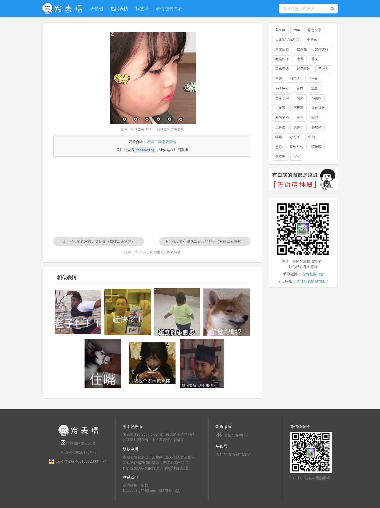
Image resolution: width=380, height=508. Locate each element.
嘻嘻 (278, 137)
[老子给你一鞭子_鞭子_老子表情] (78, 312)
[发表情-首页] (62, 8)
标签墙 (142, 8)
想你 (278, 147)
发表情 (128, 434)
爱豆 (314, 88)
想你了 (298, 127)
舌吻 (299, 88)
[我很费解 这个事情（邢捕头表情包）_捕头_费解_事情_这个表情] (202, 363)
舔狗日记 (282, 69)
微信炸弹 (282, 59)
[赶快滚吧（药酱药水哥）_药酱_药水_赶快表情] (127, 312)
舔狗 (314, 59)
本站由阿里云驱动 (80, 443)
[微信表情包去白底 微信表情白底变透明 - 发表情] (303, 193)
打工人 (295, 79)
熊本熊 (280, 156)
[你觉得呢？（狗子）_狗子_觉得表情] (226, 312)
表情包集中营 (313, 274)
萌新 (300, 98)
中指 (311, 137)
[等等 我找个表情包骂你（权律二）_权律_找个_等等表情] (152, 363)
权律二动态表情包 (161, 142)
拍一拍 (313, 79)
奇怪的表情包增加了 (313, 281)
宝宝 (296, 156)
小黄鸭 (280, 108)
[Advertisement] (152, 196)
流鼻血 (280, 127)
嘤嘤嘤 (316, 147)
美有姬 (280, 30)
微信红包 (318, 108)
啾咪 (314, 117)
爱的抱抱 (282, 117)
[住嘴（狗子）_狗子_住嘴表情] (103, 363)
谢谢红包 (296, 147)
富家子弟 (282, 98)
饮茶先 (302, 49)
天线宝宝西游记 (287, 39)
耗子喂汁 (303, 69)
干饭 (278, 79)
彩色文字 (314, 30)
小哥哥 (295, 137)
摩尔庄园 (282, 49)
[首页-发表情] (78, 435)
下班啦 (298, 108)
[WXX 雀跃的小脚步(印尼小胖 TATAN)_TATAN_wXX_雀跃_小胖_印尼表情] (177, 312)
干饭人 (323, 69)
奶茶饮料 (321, 49)
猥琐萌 (316, 127)
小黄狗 (316, 98)
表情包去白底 (169, 8)
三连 (300, 117)
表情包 (96, 8)
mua (296, 30)
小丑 (300, 59)
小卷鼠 (312, 39)
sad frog (281, 88)
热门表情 (119, 8)
